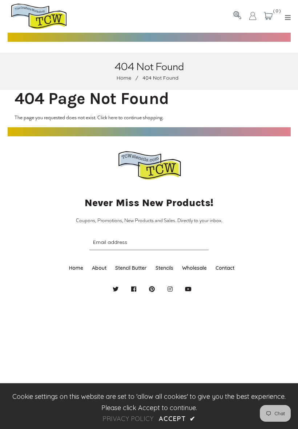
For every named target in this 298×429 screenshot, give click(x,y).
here (112, 117)
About (99, 268)
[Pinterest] (151, 289)
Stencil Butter (131, 268)
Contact (225, 268)
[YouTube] (188, 289)
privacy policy (127, 418)
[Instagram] (170, 289)
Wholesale (194, 268)
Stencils (164, 268)
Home (124, 78)
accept (177, 418)
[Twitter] (115, 289)
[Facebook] (133, 289)
